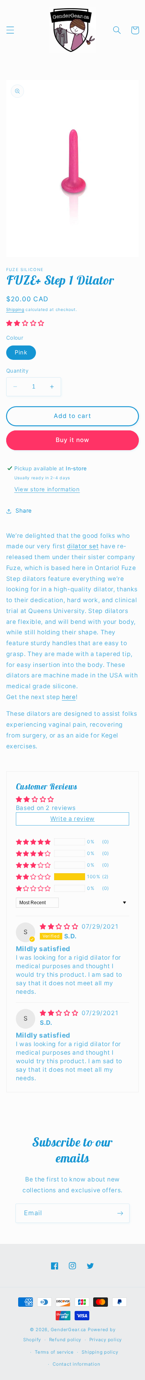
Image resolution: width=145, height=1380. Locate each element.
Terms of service (54, 1352)
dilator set (83, 546)
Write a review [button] (72, 818)
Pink (21, 352)
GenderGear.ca (69, 1329)
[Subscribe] (120, 1213)
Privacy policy (105, 1339)
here (69, 697)
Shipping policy (100, 1352)
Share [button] (23, 510)
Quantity (17, 371)
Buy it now (73, 440)
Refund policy (65, 1339)
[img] (60, 926)
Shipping (15, 309)
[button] (10, 30)
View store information (47, 489)
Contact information (76, 1364)
